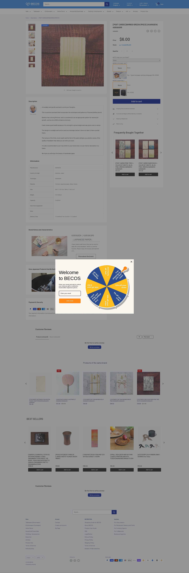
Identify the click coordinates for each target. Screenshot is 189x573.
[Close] (131, 261)
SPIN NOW (69, 301)
